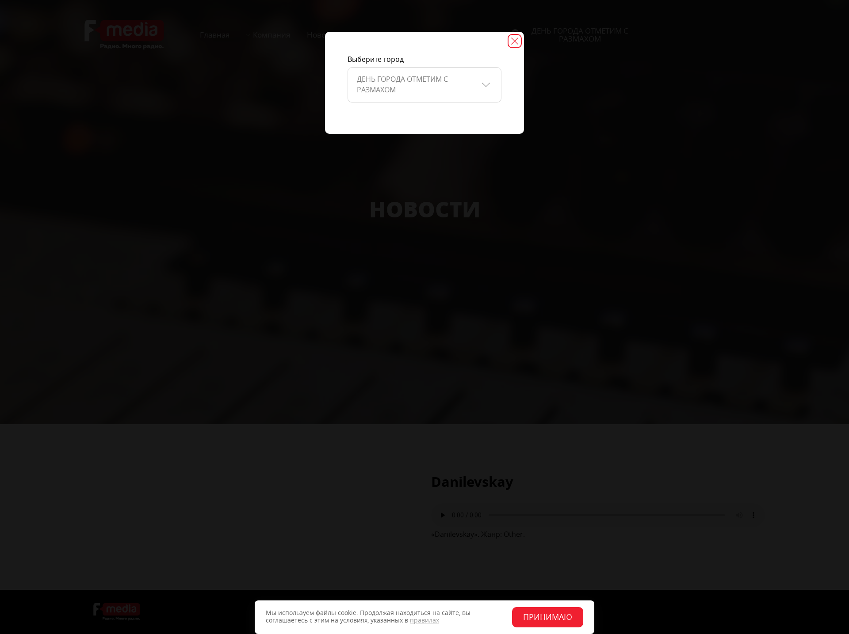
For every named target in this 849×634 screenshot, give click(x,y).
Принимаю (547, 617)
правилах (424, 620)
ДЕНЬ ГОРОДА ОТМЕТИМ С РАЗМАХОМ (402, 84)
